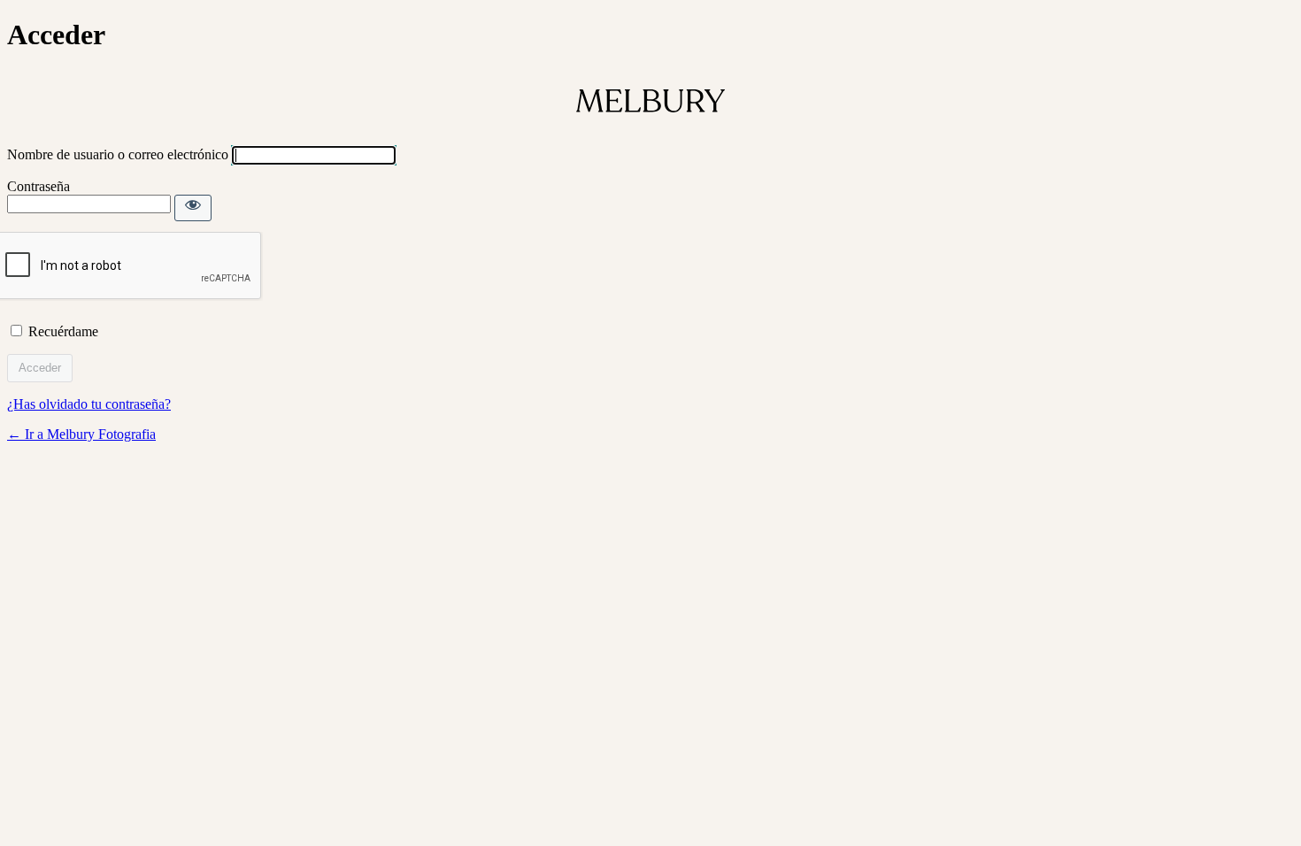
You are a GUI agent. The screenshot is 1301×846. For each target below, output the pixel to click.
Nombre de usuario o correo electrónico (117, 154)
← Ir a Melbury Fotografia (81, 434)
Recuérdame (63, 331)
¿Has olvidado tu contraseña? (89, 403)
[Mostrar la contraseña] (193, 208)
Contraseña (38, 186)
